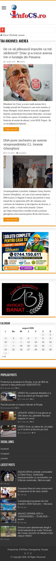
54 (18, 388)
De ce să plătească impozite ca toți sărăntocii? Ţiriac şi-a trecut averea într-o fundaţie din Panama (27, 53)
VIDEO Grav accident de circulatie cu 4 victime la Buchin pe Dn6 (35, 428)
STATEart (23, 549)
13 (28, 342)
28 (36, 349)
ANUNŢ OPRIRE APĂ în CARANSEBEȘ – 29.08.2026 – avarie (33, 516)
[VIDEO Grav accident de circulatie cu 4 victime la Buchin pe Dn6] (8, 431)
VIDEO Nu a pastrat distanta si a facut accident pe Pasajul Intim (34, 394)
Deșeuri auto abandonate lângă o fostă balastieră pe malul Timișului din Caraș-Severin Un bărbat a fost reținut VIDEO (35, 531)
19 (21, 346)
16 (50, 342)
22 (43, 346)
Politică (22, 62)
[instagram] (30, 553)
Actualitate (22, 153)
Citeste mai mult (11, 129)
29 (43, 349)
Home (5, 35)
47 (33, 399)
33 (18, 408)
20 (28, 346)
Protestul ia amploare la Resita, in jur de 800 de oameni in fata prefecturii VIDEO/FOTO (24, 383)
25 (13, 349)
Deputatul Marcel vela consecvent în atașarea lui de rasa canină (35, 490)
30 (50, 349)
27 (28, 349)
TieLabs (44, 549)
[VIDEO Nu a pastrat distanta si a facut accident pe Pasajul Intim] (8, 396)
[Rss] (25, 553)
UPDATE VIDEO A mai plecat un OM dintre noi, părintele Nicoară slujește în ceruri (34, 415)
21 (36, 346)
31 (33, 422)
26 (21, 349)
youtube (4, 458)
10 (6, 342)
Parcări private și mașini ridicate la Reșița (21, 404)
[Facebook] (28, 553)
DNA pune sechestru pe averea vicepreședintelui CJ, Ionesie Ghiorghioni (25, 144)
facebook (5, 449)
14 (36, 342)
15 (43, 342)
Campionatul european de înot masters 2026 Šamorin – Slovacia (35, 502)
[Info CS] (28, 12)
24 (6, 349)
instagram (5, 453)
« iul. (4, 356)
